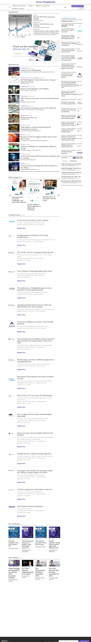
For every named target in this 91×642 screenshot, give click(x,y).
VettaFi (33, 102)
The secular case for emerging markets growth (35, 252)
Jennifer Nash (38, 18)
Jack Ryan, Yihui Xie (26, 131)
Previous (9, 195)
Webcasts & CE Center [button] (43, 5)
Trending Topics (67, 21)
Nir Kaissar (64, 178)
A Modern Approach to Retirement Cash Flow (34, 489)
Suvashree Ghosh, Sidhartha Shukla (30, 140)
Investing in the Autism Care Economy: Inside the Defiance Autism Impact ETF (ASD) (35, 472)
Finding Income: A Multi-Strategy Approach (34, 454)
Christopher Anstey (66, 182)
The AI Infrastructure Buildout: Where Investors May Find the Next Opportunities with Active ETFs (35, 341)
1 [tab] (15, 36)
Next (58, 195)
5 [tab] (22, 36)
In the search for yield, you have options (32, 220)
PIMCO (55, 34)
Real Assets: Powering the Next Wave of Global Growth (35, 378)
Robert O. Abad (25, 109)
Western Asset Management (37, 109)
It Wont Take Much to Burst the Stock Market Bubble (76, 164)
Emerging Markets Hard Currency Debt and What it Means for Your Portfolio (34, 306)
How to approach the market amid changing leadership (34, 415)
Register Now (21, 228)
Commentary (73, 161)
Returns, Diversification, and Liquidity (43, 25)
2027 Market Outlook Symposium (30, 506)
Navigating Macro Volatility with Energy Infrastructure (32, 236)
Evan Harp (26, 576)
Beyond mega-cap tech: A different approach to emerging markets (35, 361)
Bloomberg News (37, 131)
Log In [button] (81, 8)
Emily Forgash (25, 169)
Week (74, 157)
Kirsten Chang (25, 83)
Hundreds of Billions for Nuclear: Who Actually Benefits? (35, 323)
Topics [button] (30, 5)
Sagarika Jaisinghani (26, 150)
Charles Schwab (50, 72)
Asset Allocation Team (40, 27)
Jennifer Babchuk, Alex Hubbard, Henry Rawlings (33, 72)
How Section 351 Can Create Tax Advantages (34, 395)
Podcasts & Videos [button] (18, 8)
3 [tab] (19, 36)
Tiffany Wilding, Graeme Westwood (43, 34)
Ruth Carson (64, 169)
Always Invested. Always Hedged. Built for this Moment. (35, 434)
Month (77, 157)
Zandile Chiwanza (26, 102)
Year (81, 157)
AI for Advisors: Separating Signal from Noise (34, 271)
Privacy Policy (38, 56)
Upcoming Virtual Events (67, 25)
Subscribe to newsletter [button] (77, 6)
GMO (48, 27)
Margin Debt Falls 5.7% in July (43, 17)
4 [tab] (21, 36)
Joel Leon (24, 159)
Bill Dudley (64, 165)
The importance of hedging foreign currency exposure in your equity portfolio (34, 289)
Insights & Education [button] (19, 5)
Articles (64, 161)
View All (22, 177)
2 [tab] (17, 36)
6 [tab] (24, 36)
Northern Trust (25, 119)
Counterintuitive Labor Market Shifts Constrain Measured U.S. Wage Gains (46, 32)
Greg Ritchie (64, 174)
